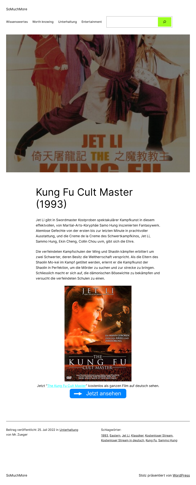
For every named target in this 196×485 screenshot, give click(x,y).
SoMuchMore (16, 9)
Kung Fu (151, 440)
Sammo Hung (167, 440)
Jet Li (126, 435)
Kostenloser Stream (159, 435)
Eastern (115, 435)
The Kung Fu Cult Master (66, 386)
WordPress (181, 475)
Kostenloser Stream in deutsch (122, 440)
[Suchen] (164, 22)
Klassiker (137, 435)
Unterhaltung (69, 430)
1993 (104, 435)
